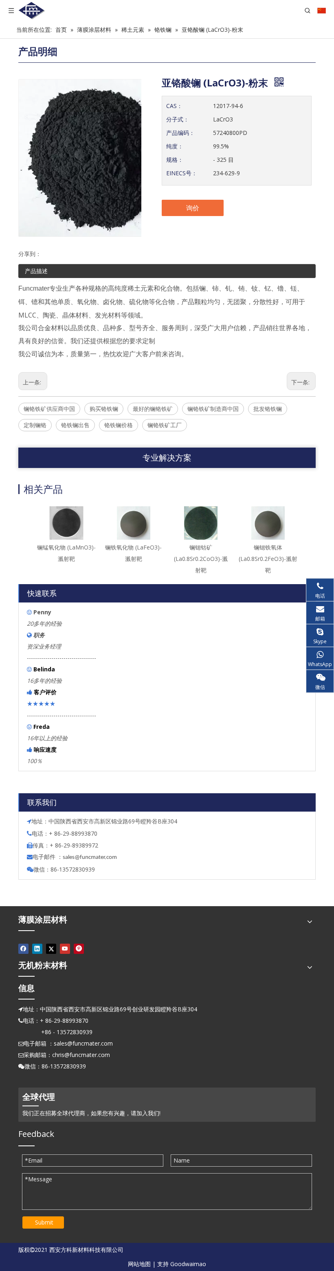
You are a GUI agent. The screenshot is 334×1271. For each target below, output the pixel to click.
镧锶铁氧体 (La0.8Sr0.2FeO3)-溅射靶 (268, 558)
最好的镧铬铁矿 (153, 409)
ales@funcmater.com (91, 857)
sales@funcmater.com (83, 1043)
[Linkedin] (37, 948)
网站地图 (139, 1264)
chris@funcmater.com (81, 1055)
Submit (44, 1222)
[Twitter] (51, 948)
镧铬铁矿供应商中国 (49, 409)
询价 (192, 207)
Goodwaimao (188, 1264)
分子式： (177, 119)
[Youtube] (65, 948)
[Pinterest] (79, 948)
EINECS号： (181, 173)
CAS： (174, 106)
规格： (174, 159)
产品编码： (180, 133)
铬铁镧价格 (118, 425)
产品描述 (36, 271)
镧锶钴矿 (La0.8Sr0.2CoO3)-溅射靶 (201, 558)
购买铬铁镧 (104, 409)
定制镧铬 (35, 425)
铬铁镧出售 (75, 425)
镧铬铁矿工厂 (164, 425)
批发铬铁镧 (267, 409)
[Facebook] (23, 948)
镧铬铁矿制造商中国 (213, 409)
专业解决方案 (167, 457)
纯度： (174, 146)
